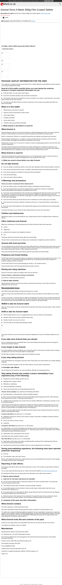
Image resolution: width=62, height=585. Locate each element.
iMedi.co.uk (9, 4)
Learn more (47, 1)
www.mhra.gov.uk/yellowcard (49, 471)
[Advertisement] (31, 33)
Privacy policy (34, 584)
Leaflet (6, 17)
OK (52, 1)
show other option (45, 13)
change (33, 21)
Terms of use (27, 584)
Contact (40, 584)
